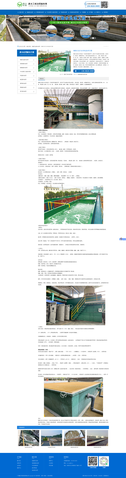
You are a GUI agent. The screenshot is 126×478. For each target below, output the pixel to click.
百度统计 (106, 475)
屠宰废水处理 (23, 83)
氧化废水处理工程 (28, 447)
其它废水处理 (23, 91)
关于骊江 (91, 12)
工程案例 (84, 12)
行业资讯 (51, 463)
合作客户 (19, 465)
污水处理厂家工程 (51, 447)
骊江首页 (21, 12)
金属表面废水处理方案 (80, 74)
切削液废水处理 (40, 12)
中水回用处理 (35, 465)
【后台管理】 (50, 475)
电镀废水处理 (30, 12)
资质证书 (19, 463)
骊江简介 (19, 460)
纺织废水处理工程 (97, 447)
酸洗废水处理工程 (74, 447)
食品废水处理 (23, 79)
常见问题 (51, 465)
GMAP (100, 475)
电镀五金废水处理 (36, 46)
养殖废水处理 (23, 87)
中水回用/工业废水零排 (52, 12)
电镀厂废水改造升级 (66, 74)
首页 (24, 46)
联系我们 (106, 12)
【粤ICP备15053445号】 (87, 475)
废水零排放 (34, 467)
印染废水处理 (64, 12)
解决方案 (29, 46)
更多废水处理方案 (74, 12)
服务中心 (19, 467)
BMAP (95, 475)
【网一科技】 (44, 475)
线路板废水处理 (23, 67)
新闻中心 (98, 12)
